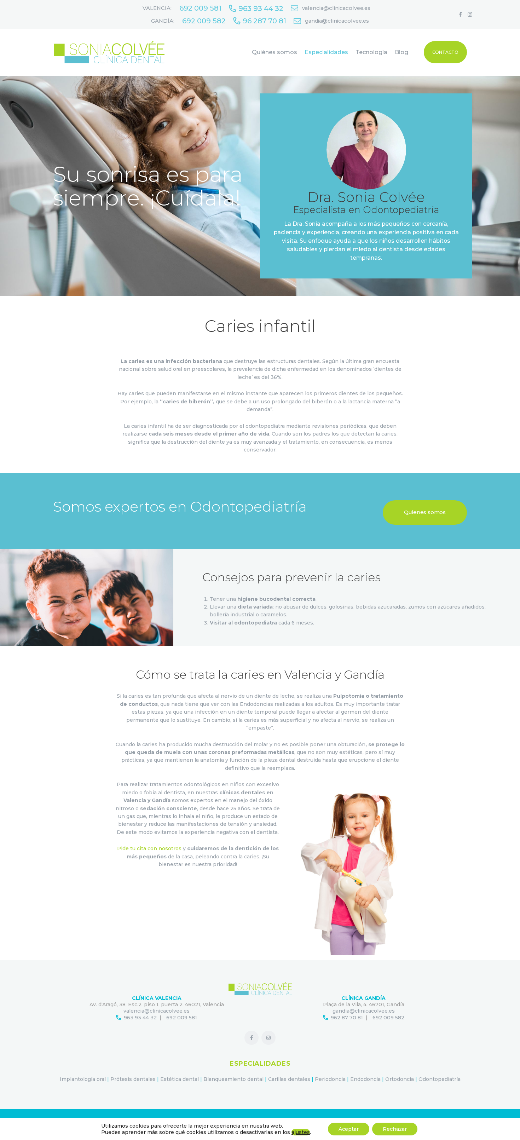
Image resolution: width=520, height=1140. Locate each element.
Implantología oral (83, 1079)
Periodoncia (330, 1079)
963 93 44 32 (140, 1017)
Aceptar (349, 1129)
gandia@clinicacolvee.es (364, 1011)
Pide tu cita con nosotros (149, 848)
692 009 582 (388, 1017)
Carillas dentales (289, 1079)
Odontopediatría (439, 1079)
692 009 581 (181, 1017)
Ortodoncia (399, 1079)
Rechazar (395, 1129)
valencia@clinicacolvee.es (156, 1011)
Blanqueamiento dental (233, 1079)
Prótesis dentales (133, 1079)
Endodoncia (365, 1079)
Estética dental (179, 1079)
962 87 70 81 (347, 1017)
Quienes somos (425, 512)
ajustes (300, 1132)
